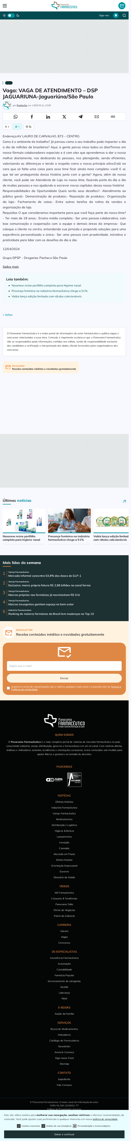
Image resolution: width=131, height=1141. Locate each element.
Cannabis (64, 848)
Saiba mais (11, 267)
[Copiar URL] (113, 116)
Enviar (64, 678)
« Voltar (8, 314)
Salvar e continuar (64, 1134)
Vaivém (64, 931)
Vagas (64, 936)
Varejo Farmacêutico (64, 813)
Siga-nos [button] (104, 15)
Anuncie (77, 1109)
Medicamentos (64, 819)
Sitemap (64, 1063)
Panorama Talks (64, 904)
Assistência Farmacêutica (64, 957)
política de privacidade (105, 1119)
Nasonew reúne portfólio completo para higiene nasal (46, 285)
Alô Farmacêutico (64, 892)
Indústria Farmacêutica (64, 807)
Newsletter (64, 1046)
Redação (22, 105)
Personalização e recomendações (94, 1126)
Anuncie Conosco (64, 1052)
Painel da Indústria (64, 915)
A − (17, 126)
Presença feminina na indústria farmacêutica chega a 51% (50, 291)
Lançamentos (64, 836)
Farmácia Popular (64, 975)
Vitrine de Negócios (64, 910)
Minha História (64, 859)
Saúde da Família (64, 1013)
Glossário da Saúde (64, 877)
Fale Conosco (64, 1085)
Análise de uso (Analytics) (58, 1126)
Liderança (64, 992)
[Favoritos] (116, 15)
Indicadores (64, 1034)
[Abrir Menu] (15, 5)
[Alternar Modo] (28, 126)
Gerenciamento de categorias (64, 981)
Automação (64, 963)
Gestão (64, 986)
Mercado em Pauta (64, 854)
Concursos (64, 942)
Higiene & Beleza (64, 830)
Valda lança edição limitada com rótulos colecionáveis (47, 296)
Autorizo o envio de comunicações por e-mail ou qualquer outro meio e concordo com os (66, 688)
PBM (64, 998)
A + (7, 126)
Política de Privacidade (59, 1109)
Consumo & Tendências (64, 898)
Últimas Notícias (64, 801)
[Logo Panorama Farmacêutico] (64, 6)
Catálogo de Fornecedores (64, 1040)
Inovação (64, 842)
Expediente (64, 1079)
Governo (64, 871)
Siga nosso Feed (64, 1058)
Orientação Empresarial (64, 865)
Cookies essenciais (31, 1126)
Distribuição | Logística (64, 825)
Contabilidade (64, 969)
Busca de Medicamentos (64, 1029)
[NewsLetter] (122, 6)
